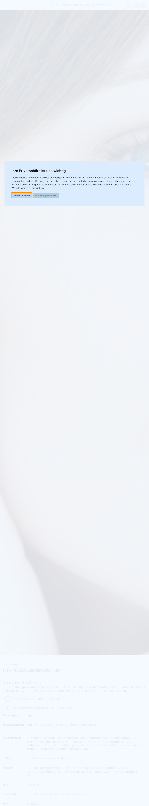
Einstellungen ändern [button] (45, 195)
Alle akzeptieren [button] (22, 195)
